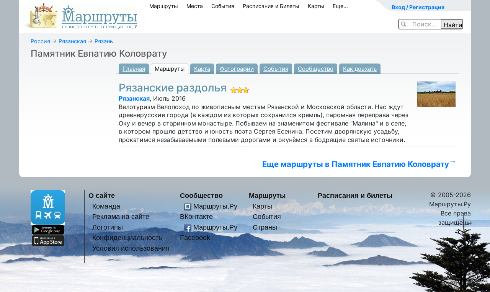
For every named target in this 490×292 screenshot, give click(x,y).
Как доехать (360, 68)
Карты (316, 6)
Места (194, 6)
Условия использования (131, 248)
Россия (40, 41)
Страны (265, 227)
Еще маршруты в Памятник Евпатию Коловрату (355, 164)
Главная (133, 68)
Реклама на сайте (120, 216)
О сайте (101, 195)
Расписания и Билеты (271, 6)
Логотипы (107, 227)
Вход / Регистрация (418, 7)
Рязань (104, 41)
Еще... (340, 6)
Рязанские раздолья (173, 87)
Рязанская (72, 41)
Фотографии (237, 68)
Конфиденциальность (127, 237)
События (222, 6)
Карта (202, 68)
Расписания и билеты (355, 195)
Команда (106, 206)
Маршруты (163, 6)
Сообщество (315, 68)
